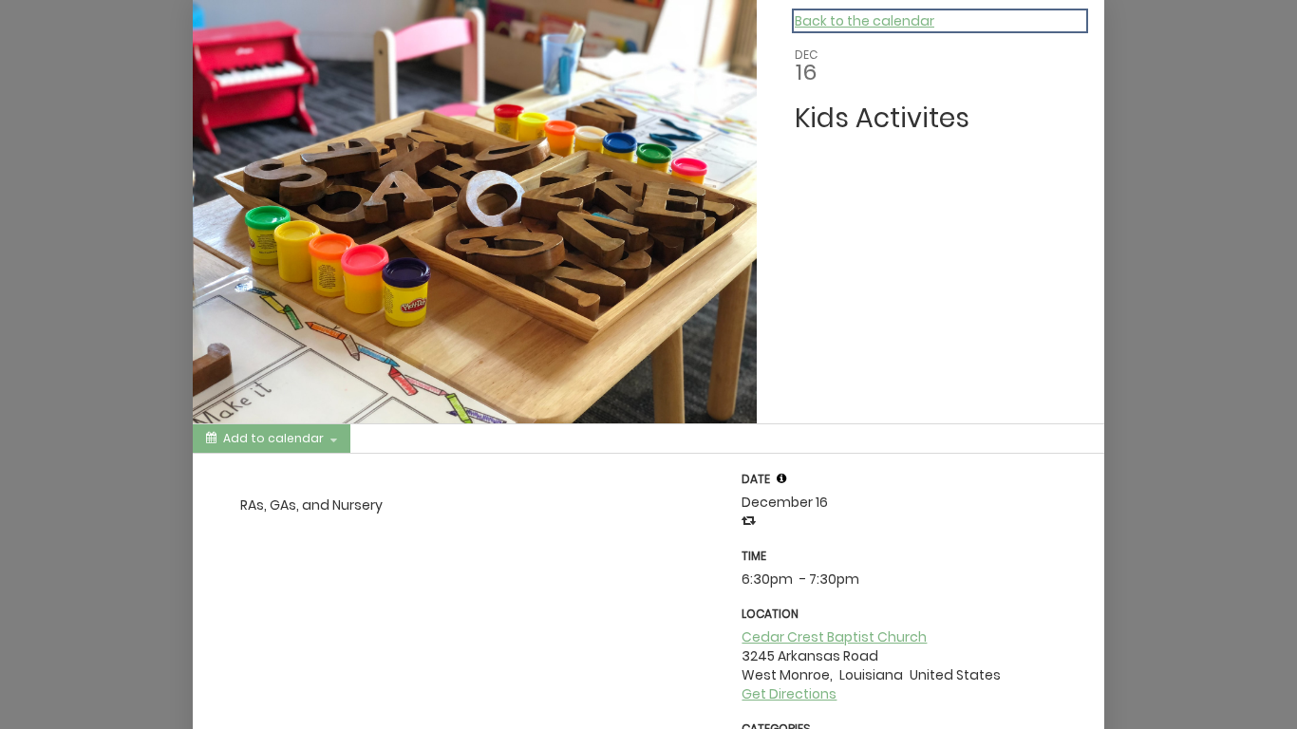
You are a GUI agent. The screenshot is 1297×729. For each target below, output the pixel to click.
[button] (781, 478)
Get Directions (789, 693)
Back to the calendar (864, 20)
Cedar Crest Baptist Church (834, 636)
